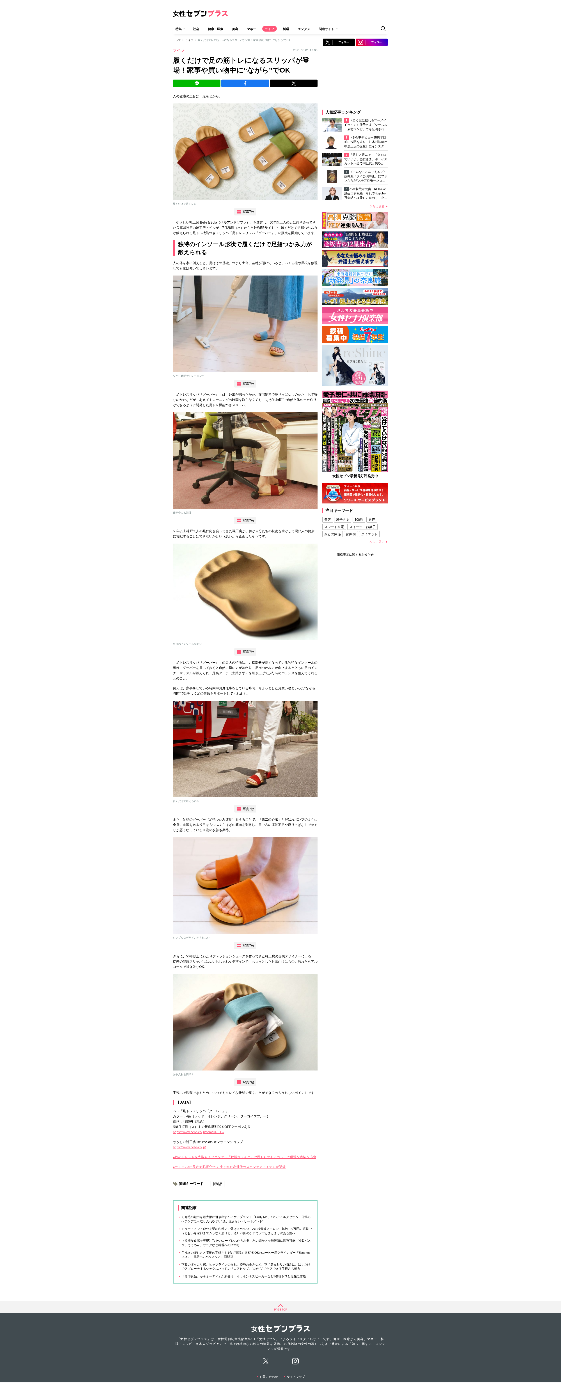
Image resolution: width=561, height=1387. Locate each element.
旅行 (371, 519)
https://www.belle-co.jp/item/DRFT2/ (198, 1132)
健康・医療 (215, 29)
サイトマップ (296, 1376)
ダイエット (369, 534)
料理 (286, 29)
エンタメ (304, 29)
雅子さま (342, 519)
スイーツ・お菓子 (362, 527)
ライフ (269, 29)
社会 (196, 29)
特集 (179, 29)
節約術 (351, 534)
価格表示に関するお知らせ (355, 554)
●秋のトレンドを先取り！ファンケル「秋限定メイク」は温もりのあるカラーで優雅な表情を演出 (244, 1157)
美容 (235, 29)
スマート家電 (334, 527)
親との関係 (332, 534)
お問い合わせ (268, 1376)
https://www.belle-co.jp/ (189, 1147)
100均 (359, 519)
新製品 (217, 1184)
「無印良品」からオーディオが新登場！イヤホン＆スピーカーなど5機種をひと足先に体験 (243, 1276)
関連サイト (326, 29)
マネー (251, 29)
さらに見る (377, 206)
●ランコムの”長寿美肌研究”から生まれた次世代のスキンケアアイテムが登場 (229, 1167)
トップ (177, 40)
